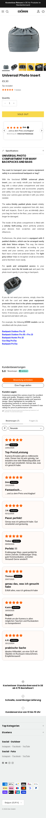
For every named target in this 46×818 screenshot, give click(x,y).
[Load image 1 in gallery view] (23, 38)
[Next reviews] (41, 130)
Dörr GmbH (11, 809)
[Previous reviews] (4, 130)
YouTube (26, 746)
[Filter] (4, 428)
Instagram (6, 746)
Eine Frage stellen (23, 385)
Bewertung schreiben (23, 380)
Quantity (6, 98)
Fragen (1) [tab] (33, 421)
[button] (23, 131)
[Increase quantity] (14, 103)
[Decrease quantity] (4, 103)
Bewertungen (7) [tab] (12, 421)
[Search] (8, 11)
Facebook (16, 746)
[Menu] (3, 11)
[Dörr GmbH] (23, 11)
